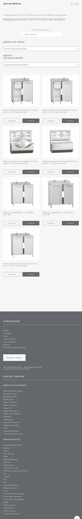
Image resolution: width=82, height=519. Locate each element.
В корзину (30, 121)
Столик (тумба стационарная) (13, 499)
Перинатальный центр (11, 422)
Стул (5, 482)
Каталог (6, 330)
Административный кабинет (16, 65)
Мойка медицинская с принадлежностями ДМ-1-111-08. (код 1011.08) (20, 265)
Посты (5, 428)
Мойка (5, 456)
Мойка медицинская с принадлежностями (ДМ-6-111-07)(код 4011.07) (60, 162)
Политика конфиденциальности (14, 347)
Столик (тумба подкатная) (12, 496)
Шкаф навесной (9, 508)
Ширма (5, 502)
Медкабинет (7, 417)
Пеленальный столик (10, 468)
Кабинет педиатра (9, 405)
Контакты (6, 345)
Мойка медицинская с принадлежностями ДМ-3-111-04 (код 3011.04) (20, 111)
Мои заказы (72, 4)
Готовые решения (9, 339)
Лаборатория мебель (10, 411)
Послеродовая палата (11, 425)
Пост (5, 474)
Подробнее (12, 121)
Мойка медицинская (10, 459)
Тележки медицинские (11, 485)
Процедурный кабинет (11, 431)
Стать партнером (9, 342)
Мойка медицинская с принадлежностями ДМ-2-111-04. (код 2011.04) (60, 111)
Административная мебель (15, 49)
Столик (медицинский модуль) (13, 494)
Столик (5, 491)
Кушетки (6, 451)
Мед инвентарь (8, 454)
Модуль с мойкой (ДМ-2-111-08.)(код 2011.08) (58, 213)
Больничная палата (10, 394)
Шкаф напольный (9, 511)
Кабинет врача (8, 399)
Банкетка (6, 448)
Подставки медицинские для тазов (15, 471)
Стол (5, 479)
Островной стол (8, 465)
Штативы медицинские (11, 514)
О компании (7, 333)
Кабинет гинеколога (10, 402)
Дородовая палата (10, 397)
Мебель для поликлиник (11, 414)
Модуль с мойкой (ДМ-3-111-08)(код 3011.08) (18, 213)
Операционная (8, 419)
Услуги (5, 336)
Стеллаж (6, 477)
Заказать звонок (14, 357)
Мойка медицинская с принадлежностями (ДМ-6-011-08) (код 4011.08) (20, 162)
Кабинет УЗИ (7, 408)
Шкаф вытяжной (9, 505)
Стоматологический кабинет (13, 434)
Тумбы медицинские (10, 488)
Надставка (7, 462)
